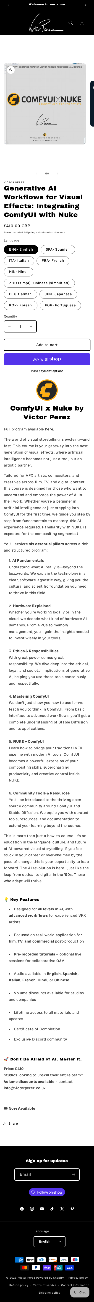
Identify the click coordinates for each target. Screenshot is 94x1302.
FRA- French (53, 260)
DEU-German (20, 294)
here (49, 429)
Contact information (75, 1285)
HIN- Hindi (18, 271)
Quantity (10, 316)
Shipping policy (49, 1293)
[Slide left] (36, 173)
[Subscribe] (73, 1174)
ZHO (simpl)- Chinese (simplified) (39, 283)
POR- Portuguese (60, 305)
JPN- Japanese (58, 294)
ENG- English (21, 249)
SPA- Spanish (58, 249)
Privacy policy (78, 1278)
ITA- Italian (19, 260)
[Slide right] (57, 173)
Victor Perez (26, 1278)
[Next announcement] (85, 5)
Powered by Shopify (50, 1278)
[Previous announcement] (9, 5)
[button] (10, 22)
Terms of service (44, 1285)
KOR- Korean (20, 305)
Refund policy (19, 1285)
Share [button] (13, 1123)
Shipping (29, 232)
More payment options (47, 371)
